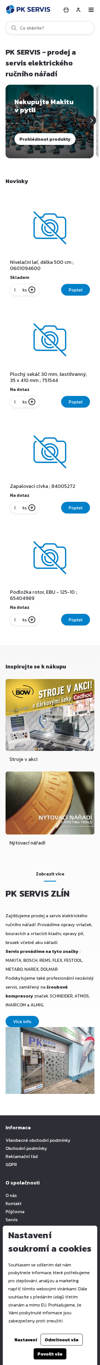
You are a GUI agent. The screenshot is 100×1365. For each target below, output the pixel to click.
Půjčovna (15, 1211)
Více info (22, 1021)
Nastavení (25, 1339)
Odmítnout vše (62, 1339)
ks (24, 290)
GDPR (11, 1164)
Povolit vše (50, 1354)
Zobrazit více (50, 873)
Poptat (75, 289)
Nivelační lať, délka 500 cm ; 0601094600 (42, 265)
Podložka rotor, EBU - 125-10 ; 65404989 (43, 595)
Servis (12, 1219)
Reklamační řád (22, 1156)
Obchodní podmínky (26, 1148)
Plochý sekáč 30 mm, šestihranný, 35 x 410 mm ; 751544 (48, 377)
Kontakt (13, 1203)
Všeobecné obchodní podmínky (38, 1140)
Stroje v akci (23, 759)
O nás (11, 1195)
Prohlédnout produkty (45, 139)
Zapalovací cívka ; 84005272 (42, 486)
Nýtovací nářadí (27, 842)
